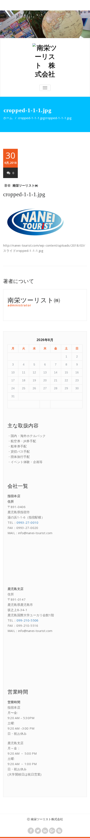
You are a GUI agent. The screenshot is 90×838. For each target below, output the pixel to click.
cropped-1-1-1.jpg (31, 118)
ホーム (8, 118)
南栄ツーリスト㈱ (25, 185)
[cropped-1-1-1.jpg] (45, 60)
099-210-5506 (27, 620)
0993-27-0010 (27, 522)
